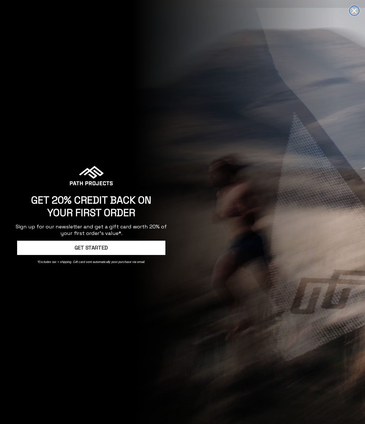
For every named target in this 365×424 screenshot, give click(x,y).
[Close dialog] (354, 11)
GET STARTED (91, 247)
